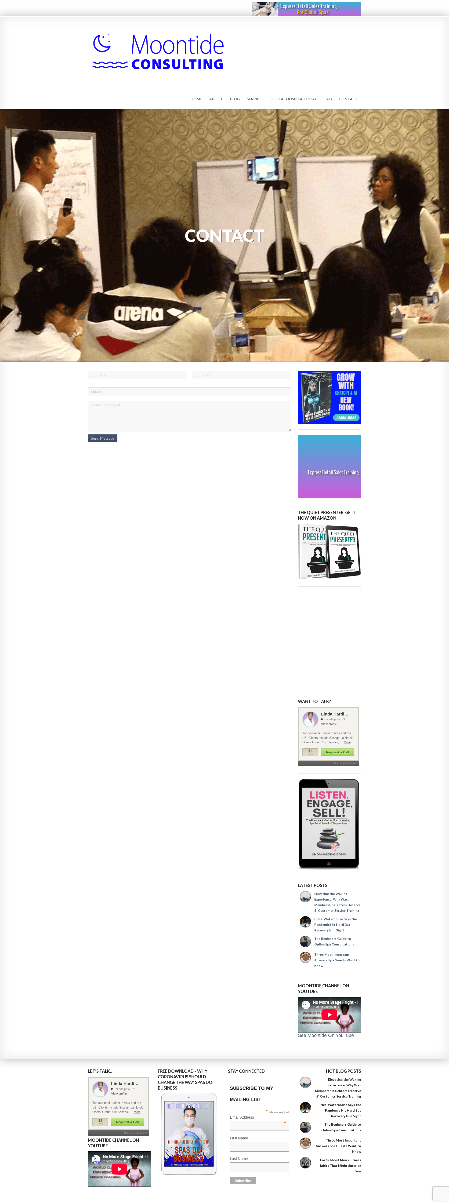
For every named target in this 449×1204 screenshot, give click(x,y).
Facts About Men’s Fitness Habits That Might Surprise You (340, 1165)
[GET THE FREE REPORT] (189, 1134)
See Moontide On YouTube (326, 1035)
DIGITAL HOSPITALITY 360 (294, 99)
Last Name (239, 1159)
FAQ (328, 99)
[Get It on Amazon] (329, 552)
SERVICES (255, 99)
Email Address (258, 1117)
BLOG (235, 99)
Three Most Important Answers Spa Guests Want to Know (337, 960)
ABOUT (216, 99)
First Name (239, 1138)
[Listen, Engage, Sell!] (329, 824)
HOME (196, 99)
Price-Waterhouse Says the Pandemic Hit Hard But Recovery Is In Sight (335, 924)
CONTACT (348, 99)
